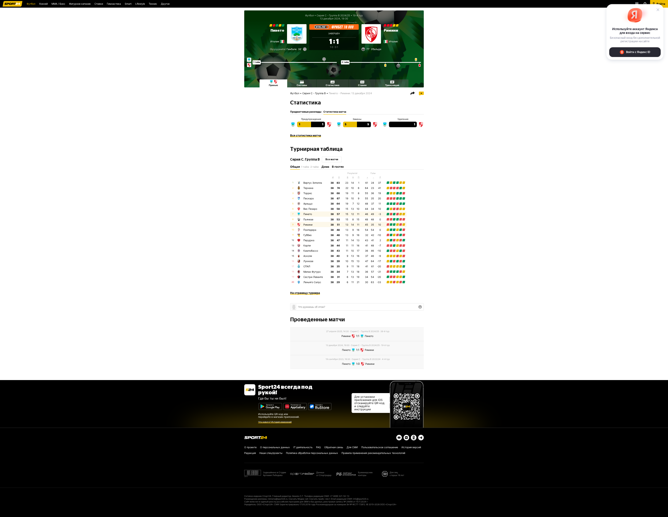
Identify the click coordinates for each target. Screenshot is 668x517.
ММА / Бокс (58, 3)
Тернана (308, 187)
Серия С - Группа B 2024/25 (333, 15)
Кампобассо (310, 250)
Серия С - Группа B (314, 93)
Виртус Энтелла (312, 182)
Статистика (332, 85)
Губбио (307, 235)
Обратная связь (333, 447)
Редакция (250, 452)
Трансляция (392, 85)
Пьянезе (308, 219)
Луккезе (308, 261)
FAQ (318, 447)
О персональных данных (275, 447)
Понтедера (309, 229)
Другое (165, 3)
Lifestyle (140, 3)
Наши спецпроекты (271, 452)
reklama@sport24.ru (278, 499)
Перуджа (308, 240)
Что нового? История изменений (275, 422)
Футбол (31, 3)
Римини (391, 30)
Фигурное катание (80, 3)
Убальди (376, 49)
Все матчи (331, 159)
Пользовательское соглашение (379, 447)
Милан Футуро (312, 271)
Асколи (307, 255)
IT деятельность (303, 447)
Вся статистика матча (305, 135)
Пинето (277, 30)
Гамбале (292, 49)
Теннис (153, 3)
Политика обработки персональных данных (312, 452)
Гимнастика (114, 3)
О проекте (250, 447)
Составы (302, 85)
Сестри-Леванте (313, 276)
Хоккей (43, 3)
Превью (273, 85)
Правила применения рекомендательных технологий (373, 452)
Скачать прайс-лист (319, 499)
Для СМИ (352, 447)
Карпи (307, 245)
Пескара (308, 198)
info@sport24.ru (360, 499)
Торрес (307, 193)
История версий (411, 447)
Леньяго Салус (312, 282)
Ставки (98, 3)
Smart (128, 3)
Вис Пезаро (310, 208)
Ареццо (307, 203)
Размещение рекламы (255, 499)
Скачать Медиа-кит (298, 499)
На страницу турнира (305, 293)
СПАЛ (306, 266)
